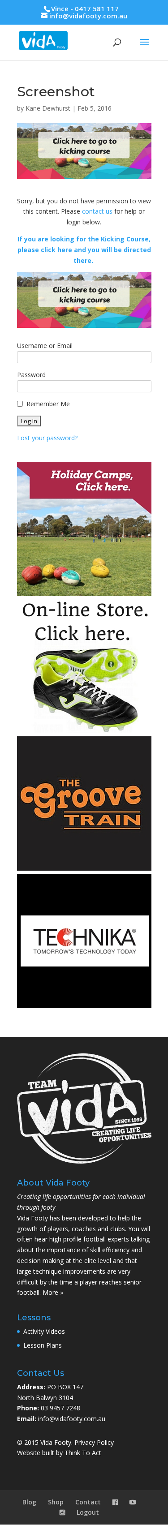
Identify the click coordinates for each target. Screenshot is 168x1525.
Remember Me (48, 404)
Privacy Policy (94, 1442)
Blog (29, 1502)
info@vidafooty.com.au (71, 1418)
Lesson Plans (42, 1345)
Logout (88, 1512)
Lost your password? (47, 438)
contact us (97, 211)
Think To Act (83, 1452)
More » (53, 1292)
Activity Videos (44, 1331)
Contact (88, 1502)
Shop (56, 1502)
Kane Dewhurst (48, 108)
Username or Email (45, 345)
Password (31, 374)
